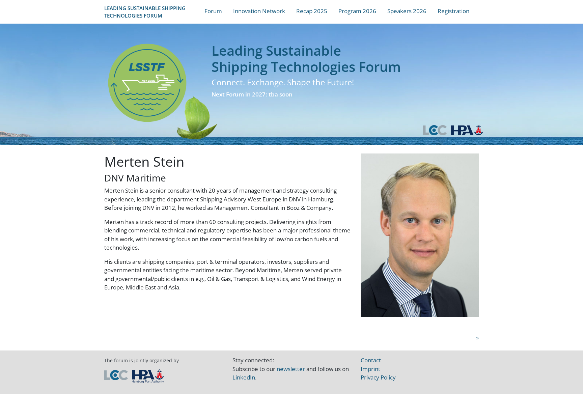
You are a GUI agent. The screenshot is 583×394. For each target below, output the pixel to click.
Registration (453, 11)
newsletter (291, 369)
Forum (213, 11)
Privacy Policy (378, 377)
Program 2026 (357, 11)
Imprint (370, 369)
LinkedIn (243, 377)
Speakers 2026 (406, 11)
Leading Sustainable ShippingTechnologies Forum (145, 12)
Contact (371, 360)
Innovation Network (259, 11)
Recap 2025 (311, 11)
